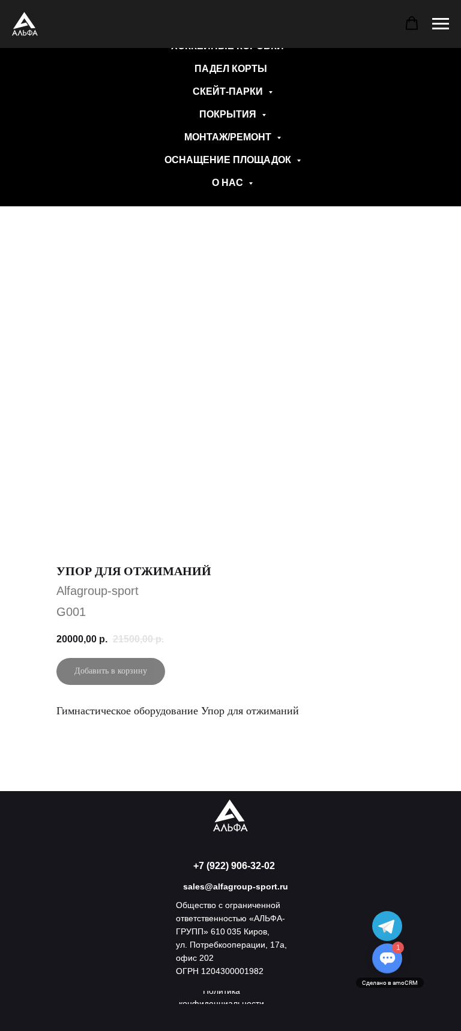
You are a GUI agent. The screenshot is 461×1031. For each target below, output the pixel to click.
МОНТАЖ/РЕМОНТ (229, 137)
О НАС (229, 183)
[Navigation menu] (440, 24)
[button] (412, 23)
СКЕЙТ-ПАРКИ (229, 91)
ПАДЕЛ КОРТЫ (230, 69)
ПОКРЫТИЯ (229, 114)
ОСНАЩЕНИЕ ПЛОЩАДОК (229, 160)
